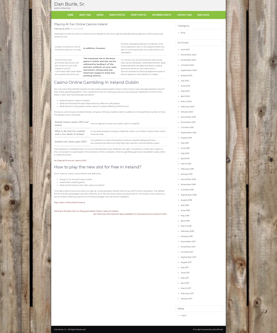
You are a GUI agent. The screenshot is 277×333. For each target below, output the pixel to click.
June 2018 (185, 210)
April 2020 (185, 96)
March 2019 (186, 163)
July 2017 (185, 267)
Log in (183, 315)
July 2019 (185, 143)
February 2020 (187, 106)
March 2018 (186, 226)
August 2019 (186, 138)
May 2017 (185, 278)
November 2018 (188, 184)
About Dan (85, 15)
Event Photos (138, 15)
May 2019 (185, 153)
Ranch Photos (117, 15)
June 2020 (185, 86)
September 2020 (189, 70)
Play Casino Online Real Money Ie (69, 202)
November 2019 (188, 122)
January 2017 (186, 298)
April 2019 (185, 158)
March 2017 (186, 288)
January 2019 (186, 174)
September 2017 (188, 257)
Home (70, 15)
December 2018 (188, 179)
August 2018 (186, 200)
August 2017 (186, 262)
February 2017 (187, 293)
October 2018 (187, 189)
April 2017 (185, 283)
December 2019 (188, 117)
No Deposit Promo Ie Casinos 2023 (70, 160)
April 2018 (185, 221)
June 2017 (185, 272)
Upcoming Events (161, 15)
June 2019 (185, 148)
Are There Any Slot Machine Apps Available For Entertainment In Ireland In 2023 (130, 214)
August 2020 (186, 75)
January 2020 (187, 112)
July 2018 (185, 205)
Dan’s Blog (203, 15)
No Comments (76, 29)
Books (100, 15)
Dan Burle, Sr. (69, 4)
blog (183, 32)
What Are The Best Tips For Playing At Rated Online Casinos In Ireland (86, 211)
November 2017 (188, 246)
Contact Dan (184, 15)
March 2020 (186, 101)
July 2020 (185, 80)
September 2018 (188, 195)
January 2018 (187, 236)
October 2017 (187, 252)
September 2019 (188, 132)
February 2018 (187, 231)
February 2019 (187, 169)
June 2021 (185, 49)
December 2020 (188, 54)
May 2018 (185, 215)
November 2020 (188, 60)
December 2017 (188, 241)
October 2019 (187, 127)
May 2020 (185, 91)
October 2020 (187, 65)
